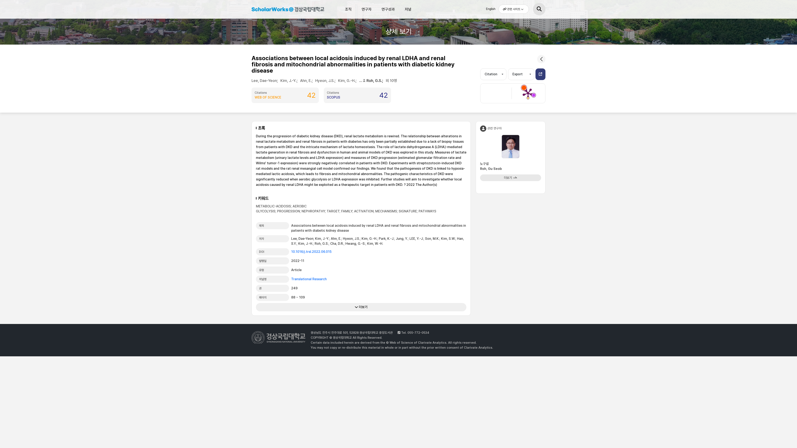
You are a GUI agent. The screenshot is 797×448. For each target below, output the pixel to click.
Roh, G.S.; (375, 80)
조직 (348, 9)
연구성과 (388, 9)
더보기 (363, 307)
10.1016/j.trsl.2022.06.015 (311, 252)
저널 (408, 9)
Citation (491, 74)
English (490, 9)
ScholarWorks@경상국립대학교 (286, 10)
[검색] (539, 9)
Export (517, 74)
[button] (540, 74)
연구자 (367, 9)
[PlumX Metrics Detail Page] (528, 93)
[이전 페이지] (541, 59)
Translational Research (309, 279)
